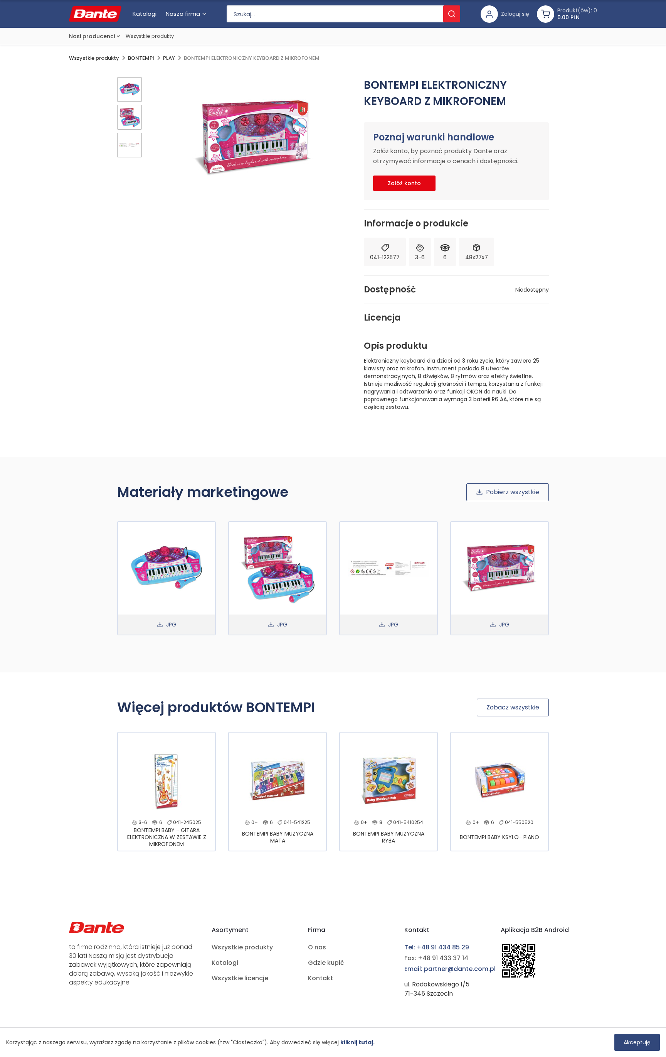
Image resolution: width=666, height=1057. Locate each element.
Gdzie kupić (326, 962)
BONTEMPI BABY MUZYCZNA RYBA (388, 837)
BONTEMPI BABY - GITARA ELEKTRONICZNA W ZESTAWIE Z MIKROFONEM (166, 837)
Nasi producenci (92, 36)
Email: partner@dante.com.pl (450, 968)
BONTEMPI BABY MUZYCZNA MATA (277, 837)
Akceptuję (637, 1042)
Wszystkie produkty (150, 36)
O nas (317, 947)
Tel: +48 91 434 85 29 (436, 947)
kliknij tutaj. (357, 1042)
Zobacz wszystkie (512, 707)
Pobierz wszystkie (512, 492)
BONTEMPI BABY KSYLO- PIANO (499, 837)
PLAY (169, 58)
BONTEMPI (141, 58)
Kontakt (320, 978)
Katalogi (225, 962)
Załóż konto (404, 183)
